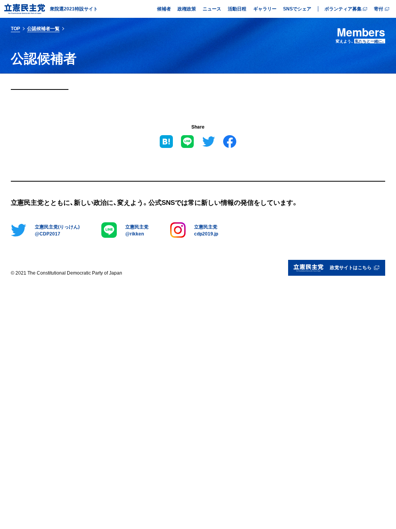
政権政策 (187, 8)
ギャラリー (265, 8)
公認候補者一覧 (43, 28)
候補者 (164, 8)
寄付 (378, 8)
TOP (15, 28)
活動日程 (237, 8)
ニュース (212, 8)
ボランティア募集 (343, 8)
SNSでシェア (297, 8)
